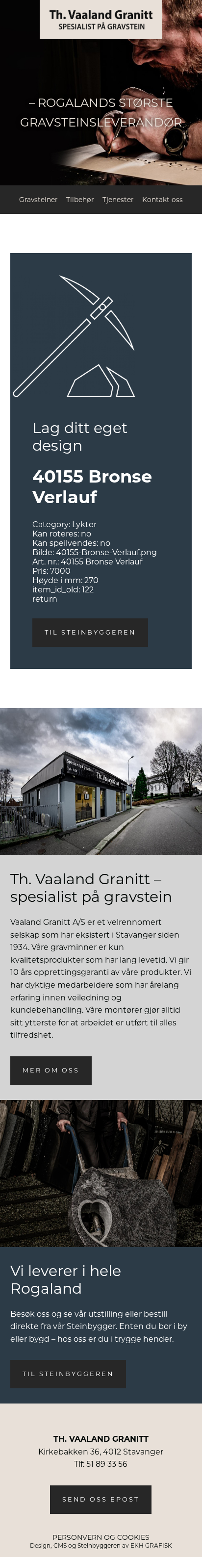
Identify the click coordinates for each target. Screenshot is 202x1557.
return (44, 599)
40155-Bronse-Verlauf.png (106, 552)
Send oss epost (100, 1499)
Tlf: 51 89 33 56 (100, 1464)
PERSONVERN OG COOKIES (101, 1537)
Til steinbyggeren (90, 632)
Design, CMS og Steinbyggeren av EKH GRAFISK (101, 1545)
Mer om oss (51, 1070)
